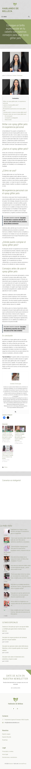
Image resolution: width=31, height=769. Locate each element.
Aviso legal (5, 754)
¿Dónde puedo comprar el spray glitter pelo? (15, 112)
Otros (5, 467)
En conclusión (8, 116)
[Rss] (15, 412)
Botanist (11, 763)
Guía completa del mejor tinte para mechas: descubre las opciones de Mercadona (20, 612)
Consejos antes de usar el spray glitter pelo (14, 114)
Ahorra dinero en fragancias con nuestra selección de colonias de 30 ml (20, 603)
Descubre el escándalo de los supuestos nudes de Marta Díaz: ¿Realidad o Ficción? (20, 559)
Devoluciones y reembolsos (9, 757)
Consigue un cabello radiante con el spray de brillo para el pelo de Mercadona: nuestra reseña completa (7, 435)
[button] (29, 16)
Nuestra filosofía (6, 737)
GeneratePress (22, 763)
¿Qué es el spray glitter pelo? (11, 105)
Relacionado (8, 119)
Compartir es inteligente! (11, 118)
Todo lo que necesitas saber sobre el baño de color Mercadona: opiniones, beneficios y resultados (21, 540)
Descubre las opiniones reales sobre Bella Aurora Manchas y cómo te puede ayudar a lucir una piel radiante (15, 648)
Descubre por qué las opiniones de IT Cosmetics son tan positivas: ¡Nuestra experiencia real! (20, 595)
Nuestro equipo (6, 734)
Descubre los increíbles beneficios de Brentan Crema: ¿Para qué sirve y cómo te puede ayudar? (21, 586)
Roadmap (5, 740)
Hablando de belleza (10, 9)
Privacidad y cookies (7, 751)
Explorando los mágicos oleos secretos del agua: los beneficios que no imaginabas (20, 531)
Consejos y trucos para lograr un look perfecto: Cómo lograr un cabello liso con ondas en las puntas (7, 455)
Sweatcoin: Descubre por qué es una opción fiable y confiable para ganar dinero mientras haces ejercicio (15, 629)
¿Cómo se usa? (7, 107)
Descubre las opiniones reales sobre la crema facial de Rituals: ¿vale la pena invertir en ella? (21, 567)
